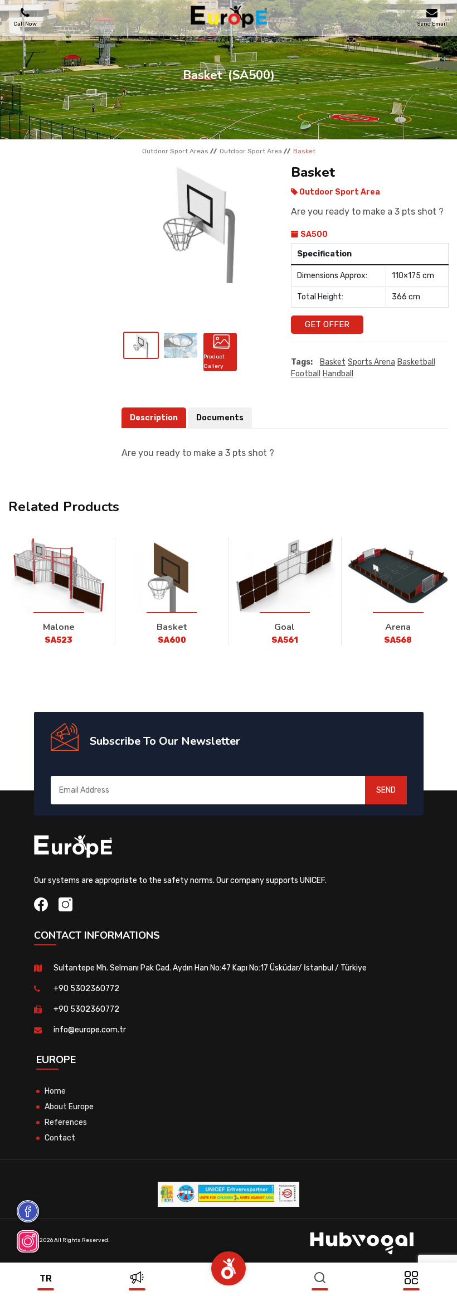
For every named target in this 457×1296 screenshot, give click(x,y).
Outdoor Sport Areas (175, 151)
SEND (386, 790)
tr (46, 1278)
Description (154, 418)
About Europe (69, 1106)
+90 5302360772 (86, 988)
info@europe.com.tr (90, 1030)
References (66, 1122)
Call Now (25, 24)
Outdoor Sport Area (251, 151)
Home (55, 1091)
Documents (220, 418)
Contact (60, 1138)
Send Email (432, 24)
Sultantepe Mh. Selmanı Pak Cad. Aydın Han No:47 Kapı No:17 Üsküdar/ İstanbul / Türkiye (210, 968)
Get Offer (327, 324)
